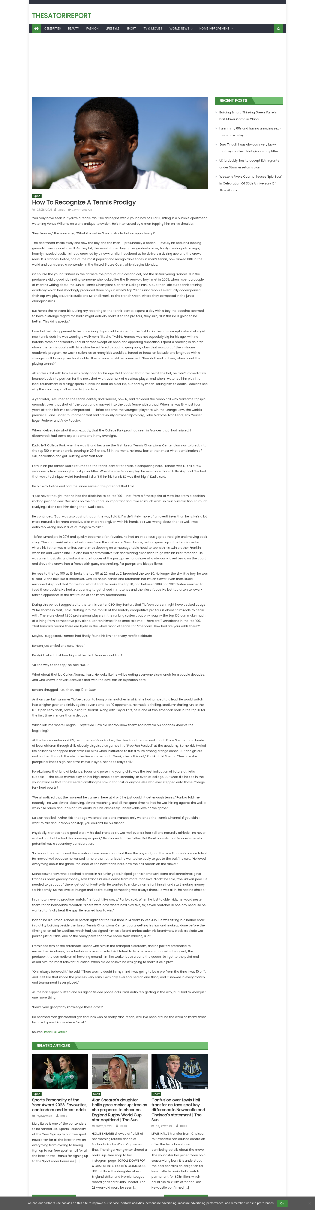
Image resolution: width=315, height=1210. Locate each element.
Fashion (92, 28)
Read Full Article (56, 1032)
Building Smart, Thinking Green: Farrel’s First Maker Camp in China (248, 115)
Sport (131, 28)
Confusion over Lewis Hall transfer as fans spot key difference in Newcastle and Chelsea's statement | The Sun (178, 1109)
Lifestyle (112, 28)
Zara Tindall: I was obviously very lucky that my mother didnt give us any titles (248, 147)
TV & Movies (152, 28)
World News (179, 28)
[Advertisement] (157, 65)
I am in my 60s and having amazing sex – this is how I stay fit (250, 131)
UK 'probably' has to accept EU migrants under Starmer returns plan (249, 163)
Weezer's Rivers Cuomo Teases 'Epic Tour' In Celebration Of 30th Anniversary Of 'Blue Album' (250, 183)
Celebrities (52, 28)
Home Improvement (215, 28)
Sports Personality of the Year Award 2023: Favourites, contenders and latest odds (59, 1104)
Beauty (73, 28)
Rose (61, 210)
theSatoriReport (61, 15)
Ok (282, 1203)
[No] (310, 1203)
